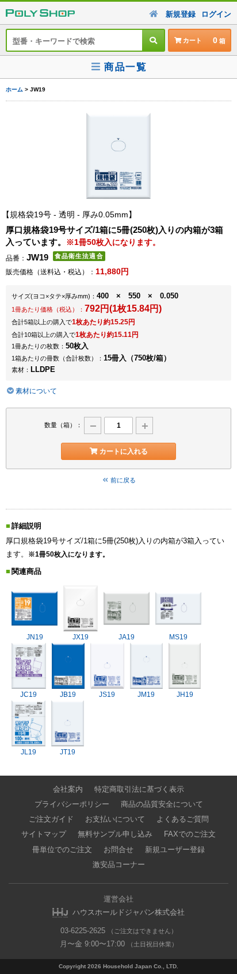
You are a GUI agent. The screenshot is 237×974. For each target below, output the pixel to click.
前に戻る (123, 480)
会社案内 (68, 789)
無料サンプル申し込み (115, 834)
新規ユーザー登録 (175, 849)
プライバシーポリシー (72, 804)
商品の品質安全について (162, 804)
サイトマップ (43, 834)
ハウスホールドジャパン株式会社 (128, 912)
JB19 (68, 695)
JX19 (80, 637)
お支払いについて (115, 819)
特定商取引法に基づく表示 (139, 789)
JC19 (28, 695)
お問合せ (118, 849)
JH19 (185, 695)
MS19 (178, 637)
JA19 (126, 637)
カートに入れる (124, 451)
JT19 (67, 752)
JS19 (107, 695)
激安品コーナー (119, 864)
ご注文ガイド (51, 819)
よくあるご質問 (182, 819)
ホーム (14, 89)
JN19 (34, 637)
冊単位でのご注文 (62, 849)
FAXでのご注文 (190, 834)
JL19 (28, 752)
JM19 (146, 695)
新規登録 (181, 14)
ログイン (216, 14)
